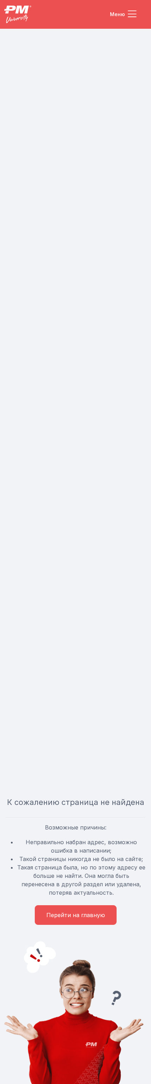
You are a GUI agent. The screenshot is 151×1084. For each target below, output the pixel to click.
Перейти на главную (75, 915)
